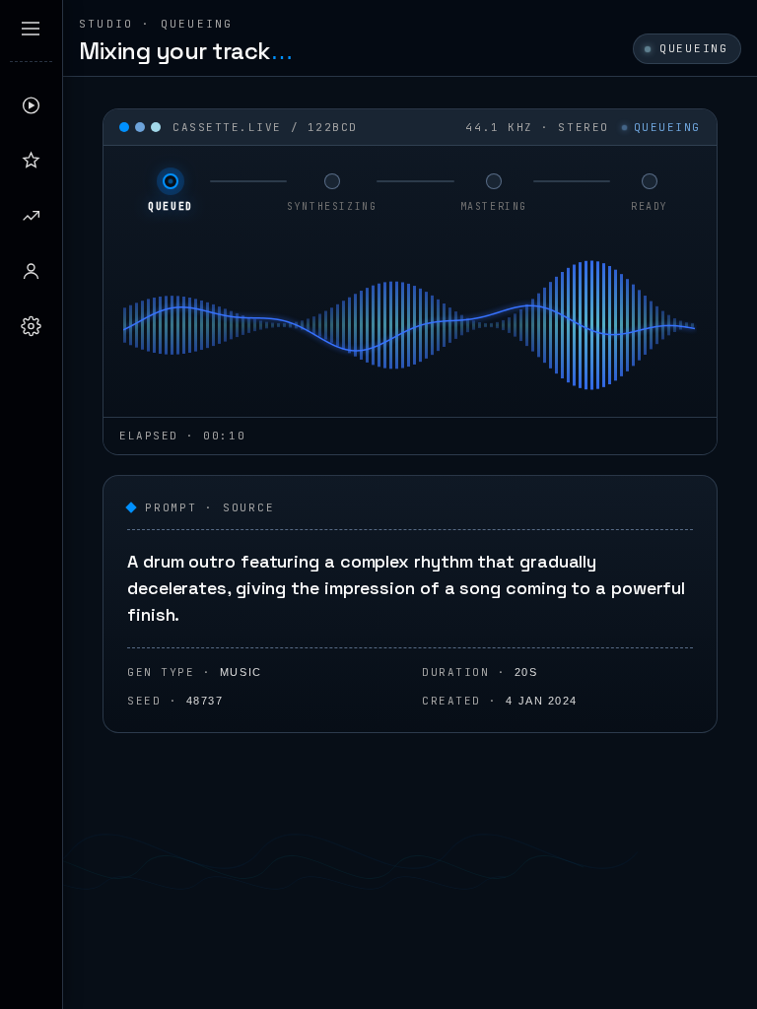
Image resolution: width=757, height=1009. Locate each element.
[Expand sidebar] (30, 28)
